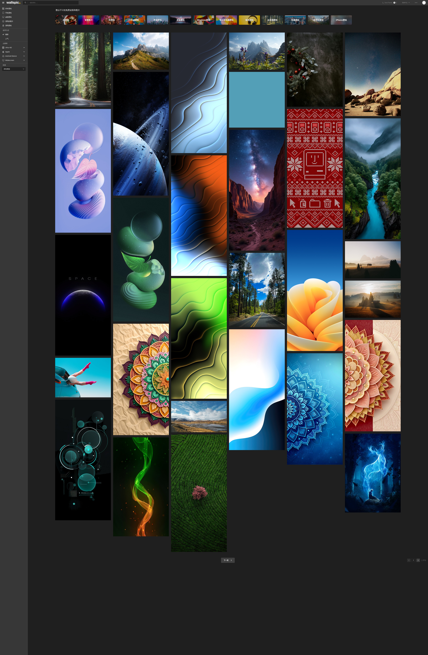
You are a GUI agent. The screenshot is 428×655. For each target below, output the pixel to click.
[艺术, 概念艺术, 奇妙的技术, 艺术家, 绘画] (373, 473)
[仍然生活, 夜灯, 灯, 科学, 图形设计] (141, 259)
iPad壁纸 (135, 20)
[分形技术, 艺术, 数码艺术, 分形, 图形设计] (315, 409)
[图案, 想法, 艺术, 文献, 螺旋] (141, 379)
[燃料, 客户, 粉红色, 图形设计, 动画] (83, 171)
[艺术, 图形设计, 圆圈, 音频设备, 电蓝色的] (83, 460)
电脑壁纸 (295, 20)
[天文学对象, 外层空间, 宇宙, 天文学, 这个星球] (141, 134)
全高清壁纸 (272, 20)
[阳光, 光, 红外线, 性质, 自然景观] (373, 299)
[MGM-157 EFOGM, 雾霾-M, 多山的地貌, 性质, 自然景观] (373, 259)
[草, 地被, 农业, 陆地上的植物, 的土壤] (199, 493)
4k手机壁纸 (318, 20)
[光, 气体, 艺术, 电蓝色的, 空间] (141, 486)
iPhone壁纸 (341, 20)
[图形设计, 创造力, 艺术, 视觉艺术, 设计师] (315, 168)
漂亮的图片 (9, 21)
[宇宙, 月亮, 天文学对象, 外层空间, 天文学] (83, 295)
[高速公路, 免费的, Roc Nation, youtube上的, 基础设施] (257, 290)
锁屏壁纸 (249, 20)
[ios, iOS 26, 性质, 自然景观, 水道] (373, 178)
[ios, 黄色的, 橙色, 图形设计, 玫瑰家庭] (315, 290)
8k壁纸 (112, 20)
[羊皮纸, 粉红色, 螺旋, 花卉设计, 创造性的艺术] (373, 375)
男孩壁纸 (158, 20)
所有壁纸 (8, 8)
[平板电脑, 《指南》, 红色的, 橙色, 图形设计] (257, 100)
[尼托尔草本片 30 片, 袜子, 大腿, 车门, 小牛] (83, 377)
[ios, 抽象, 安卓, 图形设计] (257, 389)
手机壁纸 (8, 13)
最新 (6, 34)
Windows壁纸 (203, 20)
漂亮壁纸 (8, 25)
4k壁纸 (66, 20)
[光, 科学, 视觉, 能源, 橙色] (199, 215)
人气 (6, 39)
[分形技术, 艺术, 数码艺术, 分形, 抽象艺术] (199, 93)
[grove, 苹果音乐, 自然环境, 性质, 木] (83, 70)
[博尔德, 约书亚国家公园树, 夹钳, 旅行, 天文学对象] (373, 74)
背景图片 (89, 20)
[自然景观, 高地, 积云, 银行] (199, 416)
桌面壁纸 (8, 17)
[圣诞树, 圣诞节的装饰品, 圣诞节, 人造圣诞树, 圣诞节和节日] (315, 70)
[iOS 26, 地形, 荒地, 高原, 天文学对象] (257, 190)
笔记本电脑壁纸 (226, 20)
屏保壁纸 (181, 20)
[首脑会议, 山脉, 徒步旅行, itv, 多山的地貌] (141, 51)
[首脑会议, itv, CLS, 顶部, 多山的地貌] (257, 51)
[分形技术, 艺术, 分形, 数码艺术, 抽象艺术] (199, 338)
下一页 (226, 560)
